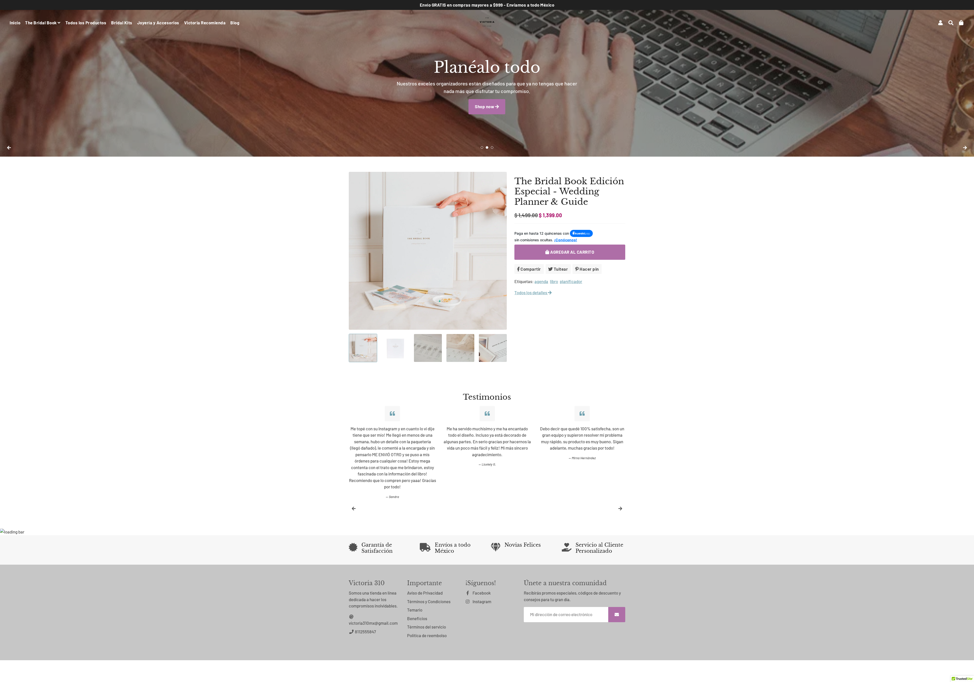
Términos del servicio (426, 626)
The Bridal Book (41, 22)
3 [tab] (492, 147)
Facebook (481, 592)
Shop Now (485, 119)
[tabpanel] (487, 78)
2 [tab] (487, 147)
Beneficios (417, 618)
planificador (571, 281)
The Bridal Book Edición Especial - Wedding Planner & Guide (569, 191)
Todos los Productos (86, 22)
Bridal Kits (121, 22)
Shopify (415, 671)
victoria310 (383, 671)
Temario (414, 609)
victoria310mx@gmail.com (373, 622)
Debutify (444, 671)
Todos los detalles (531, 292)
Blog (234, 22)
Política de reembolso (427, 635)
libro (554, 281)
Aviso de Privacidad (425, 592)
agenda (541, 281)
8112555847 (365, 631)
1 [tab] (482, 147)
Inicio (15, 22)
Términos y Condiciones (428, 601)
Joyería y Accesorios (158, 22)
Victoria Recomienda (205, 22)
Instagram (481, 601)
